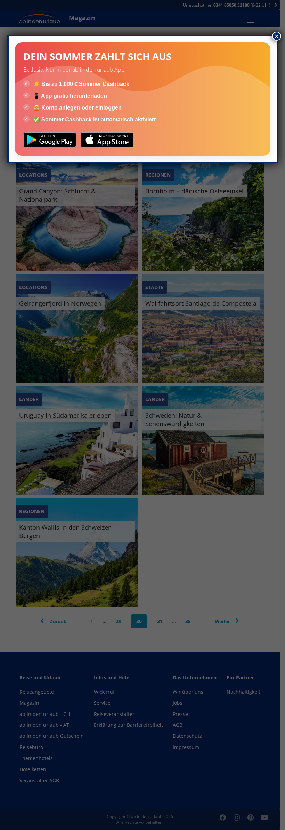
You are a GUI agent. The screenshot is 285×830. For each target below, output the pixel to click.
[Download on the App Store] (107, 139)
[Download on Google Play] (49, 139)
